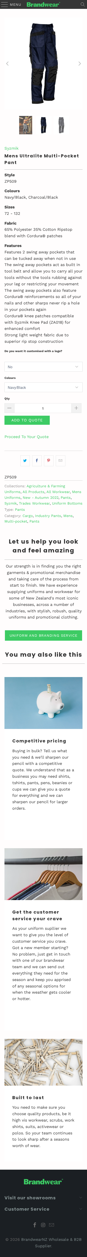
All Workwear (58, 492)
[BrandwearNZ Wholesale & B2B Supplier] (43, 4)
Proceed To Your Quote (26, 436)
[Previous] (7, 63)
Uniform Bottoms (67, 503)
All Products (33, 492)
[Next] (79, 63)
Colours (10, 378)
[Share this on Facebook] (37, 460)
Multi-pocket (15, 521)
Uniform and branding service (43, 635)
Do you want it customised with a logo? (33, 351)
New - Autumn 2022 (40, 497)
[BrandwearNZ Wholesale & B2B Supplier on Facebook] (34, 1225)
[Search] (83, 4)
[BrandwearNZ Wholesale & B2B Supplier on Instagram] (43, 1225)
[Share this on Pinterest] (49, 460)
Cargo (28, 516)
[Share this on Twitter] (25, 460)
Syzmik (11, 148)
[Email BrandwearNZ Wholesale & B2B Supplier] (51, 1225)
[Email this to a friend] (60, 460)
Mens (68, 516)
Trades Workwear (34, 503)
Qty (7, 398)
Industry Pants (48, 516)
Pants (66, 497)
